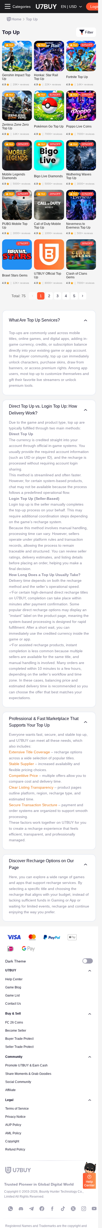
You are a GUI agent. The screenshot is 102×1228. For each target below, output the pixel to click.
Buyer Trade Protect (19, 1039)
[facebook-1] (42, 1208)
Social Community (18, 1082)
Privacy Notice (15, 1117)
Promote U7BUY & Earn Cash (26, 1065)
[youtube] (94, 1208)
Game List (12, 995)
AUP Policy (13, 1125)
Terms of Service (17, 1108)
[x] (73, 1208)
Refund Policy (15, 1149)
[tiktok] (63, 1208)
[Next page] (82, 296)
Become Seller (15, 1030)
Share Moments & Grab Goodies (28, 1074)
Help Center (13, 979)
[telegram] (31, 1208)
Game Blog (13, 987)
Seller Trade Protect (19, 1047)
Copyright (12, 1141)
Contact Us (13, 1003)
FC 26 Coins (14, 1022)
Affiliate (10, 1090)
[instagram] (84, 1208)
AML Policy (13, 1133)
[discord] (21, 1208)
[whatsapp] (10, 1208)
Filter (89, 32)
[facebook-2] (52, 1208)
